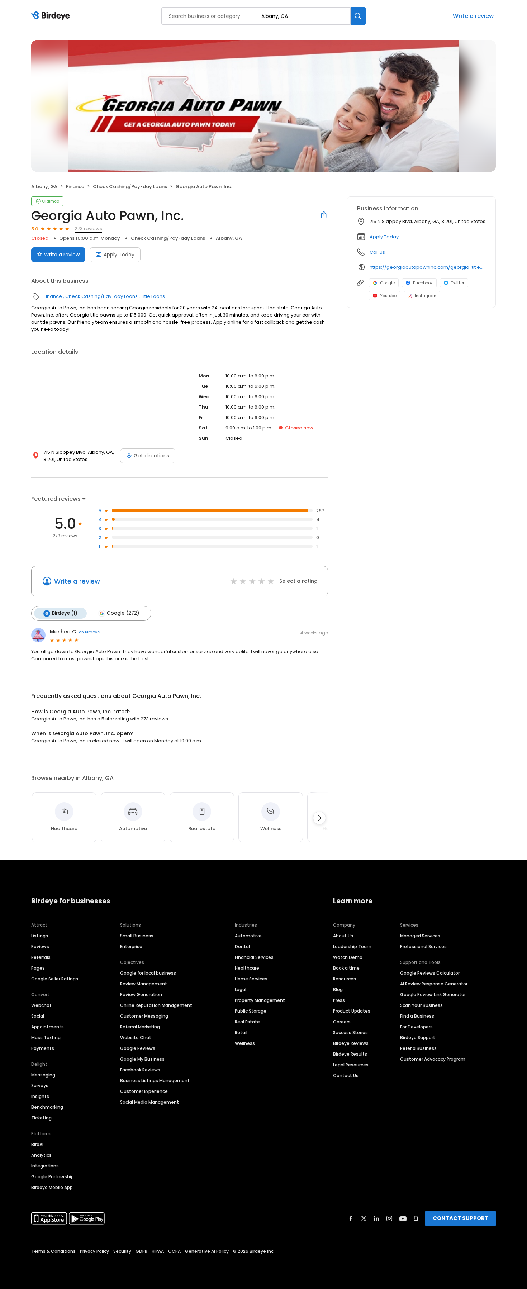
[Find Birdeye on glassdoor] (416, 1218)
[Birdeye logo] (51, 16)
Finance (75, 186)
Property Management (260, 1000)
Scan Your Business (421, 1005)
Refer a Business (418, 1048)
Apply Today (119, 254)
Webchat (41, 1005)
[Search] (358, 16)
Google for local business (148, 973)
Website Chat (135, 1037)
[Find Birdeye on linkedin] (376, 1218)
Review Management (143, 984)
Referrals (41, 957)
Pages (38, 968)
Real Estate (247, 1022)
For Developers (416, 1027)
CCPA (174, 1251)
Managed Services (420, 936)
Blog (338, 989)
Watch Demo (347, 957)
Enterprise (131, 946)
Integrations (45, 1166)
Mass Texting (46, 1037)
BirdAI (37, 1144)
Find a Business (417, 1016)
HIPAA (158, 1251)
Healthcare (247, 968)
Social (37, 1016)
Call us (377, 252)
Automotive (248, 936)
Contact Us (346, 1075)
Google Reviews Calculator (430, 973)
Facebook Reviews (140, 1070)
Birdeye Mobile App (52, 1187)
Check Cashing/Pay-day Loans (130, 186)
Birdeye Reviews (351, 1043)
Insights (40, 1096)
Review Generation (141, 994)
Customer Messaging (144, 1016)
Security (122, 1251)
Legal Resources (351, 1065)
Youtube (388, 296)
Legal (240, 989)
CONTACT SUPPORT (460, 1218)
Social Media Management (149, 1102)
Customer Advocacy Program (432, 1059)
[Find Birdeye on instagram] (389, 1218)
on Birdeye (89, 632)
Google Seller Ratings (54, 979)
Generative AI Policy (207, 1251)
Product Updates (351, 1011)
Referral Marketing (140, 1027)
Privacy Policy (94, 1251)
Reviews (40, 946)
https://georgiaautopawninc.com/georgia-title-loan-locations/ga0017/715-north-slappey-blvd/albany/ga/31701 (427, 267)
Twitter (457, 283)
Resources (344, 979)
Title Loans (153, 296)
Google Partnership (52, 1177)
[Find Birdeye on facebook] (351, 1218)
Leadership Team (352, 946)
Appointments (47, 1027)
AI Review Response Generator (433, 984)
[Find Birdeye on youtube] (403, 1218)
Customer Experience (144, 1091)
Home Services (251, 979)
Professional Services (423, 946)
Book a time (346, 968)
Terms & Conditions (53, 1251)
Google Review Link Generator (433, 994)
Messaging (43, 1075)
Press (339, 1000)
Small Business (136, 936)
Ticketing (41, 1118)
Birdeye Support (417, 1037)
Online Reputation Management (156, 1005)
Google (387, 283)
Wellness (245, 1043)
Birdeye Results (350, 1054)
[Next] (319, 818)
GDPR (141, 1251)
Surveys (39, 1086)
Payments (42, 1048)
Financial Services (254, 957)
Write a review (473, 16)
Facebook (423, 283)
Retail (241, 1032)
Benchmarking (47, 1107)
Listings (39, 936)
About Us (343, 936)
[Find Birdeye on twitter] (363, 1218)
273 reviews (88, 228)
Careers (342, 1022)
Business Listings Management (155, 1081)
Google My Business (142, 1059)
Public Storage (250, 1011)
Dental (242, 946)
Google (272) (123, 613)
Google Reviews (137, 1048)
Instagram (425, 296)
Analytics (41, 1155)
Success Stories (350, 1032)
